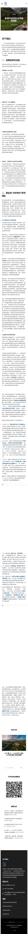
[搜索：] (14, 767)
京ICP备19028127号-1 (11, 925)
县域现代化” (9, 595)
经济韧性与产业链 (18, 595)
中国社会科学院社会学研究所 (10, 902)
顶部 (14, 930)
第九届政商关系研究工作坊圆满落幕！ (13, 818)
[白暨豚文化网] (5, 3)
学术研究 (14, 14)
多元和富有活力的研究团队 (9, 220)
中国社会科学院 (6, 910)
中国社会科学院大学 (7, 906)
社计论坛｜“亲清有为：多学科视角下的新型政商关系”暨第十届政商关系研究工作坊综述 (13, 812)
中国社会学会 (6, 914)
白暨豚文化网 (11, 922)
